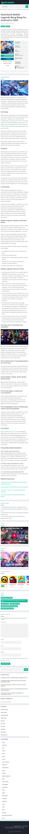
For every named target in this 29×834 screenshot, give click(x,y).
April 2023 (3, 729)
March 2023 (3, 732)
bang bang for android (6, 597)
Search (26, 669)
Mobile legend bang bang (7, 608)
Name (2, 639)
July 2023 (3, 720)
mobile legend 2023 (14, 604)
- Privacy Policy (20, 827)
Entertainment (5, 767)
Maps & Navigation (6, 776)
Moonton (17, 43)
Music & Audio (5, 781)
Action (9, 12)
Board (3, 753)
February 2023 (4, 735)
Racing (3, 793)
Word (3, 818)
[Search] (26, 6)
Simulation (4, 801)
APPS (3, 748)
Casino (3, 756)
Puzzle (3, 790)
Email (2, 646)
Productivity (5, 787)
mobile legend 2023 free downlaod (9, 606)
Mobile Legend (4, 604)
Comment (3, 622)
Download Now (8, 55)
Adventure (4, 745)
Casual (3, 759)
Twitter (9, 71)
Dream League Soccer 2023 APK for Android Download (14, 487)
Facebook (3, 71)
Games (6, 12)
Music (3, 778)
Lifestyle (4, 773)
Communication (5, 762)
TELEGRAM (8, 59)
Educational (4, 764)
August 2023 (3, 718)
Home (2, 12)
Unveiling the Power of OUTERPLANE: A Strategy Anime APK (14, 677)
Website (2, 652)
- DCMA (15, 827)
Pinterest (14, 71)
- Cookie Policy (24, 826)
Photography (5, 784)
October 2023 (4, 712)
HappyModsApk (17, 826)
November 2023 (4, 709)
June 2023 (3, 723)
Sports (3, 809)
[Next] (27, 559)
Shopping (4, 798)
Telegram (20, 71)
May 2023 (3, 726)
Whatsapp (25, 71)
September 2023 (4, 715)
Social (3, 804)
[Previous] (1, 559)
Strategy (4, 812)
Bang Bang (7, 431)
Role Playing (4, 795)
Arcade (3, 750)
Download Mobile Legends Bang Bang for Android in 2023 (13, 600)
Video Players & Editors (7, 815)
